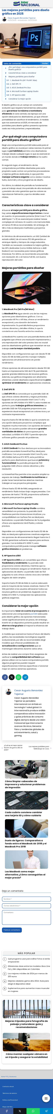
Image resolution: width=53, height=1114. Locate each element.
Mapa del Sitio (7, 1107)
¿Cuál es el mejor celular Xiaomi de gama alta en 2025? (13, 747)
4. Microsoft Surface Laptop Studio (22, 91)
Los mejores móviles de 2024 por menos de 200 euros (28, 975)
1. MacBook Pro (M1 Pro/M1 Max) (22, 80)
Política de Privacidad (10, 1100)
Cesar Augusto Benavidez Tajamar (22, 18)
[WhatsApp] (18, 677)
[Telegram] (25, 677)
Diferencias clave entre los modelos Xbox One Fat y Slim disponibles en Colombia (29, 967)
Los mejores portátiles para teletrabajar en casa (39, 747)
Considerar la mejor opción (18, 99)
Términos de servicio (9, 1093)
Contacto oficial (8, 1086)
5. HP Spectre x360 (16, 95)
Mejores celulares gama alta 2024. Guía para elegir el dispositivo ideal (28, 982)
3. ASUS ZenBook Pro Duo (19, 87)
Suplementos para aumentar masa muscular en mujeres (28, 989)
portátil (33, 614)
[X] (12, 677)
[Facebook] (5, 677)
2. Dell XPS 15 (14, 84)
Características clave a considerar (20, 73)
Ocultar (45, 63)
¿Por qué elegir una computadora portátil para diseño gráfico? (26, 68)
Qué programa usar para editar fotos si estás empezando (29, 960)
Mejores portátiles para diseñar (20, 76)
